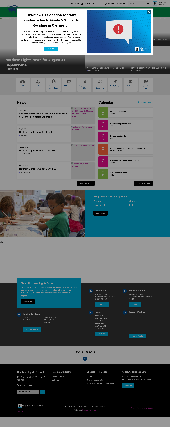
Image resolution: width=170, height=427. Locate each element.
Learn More (51, 49)
